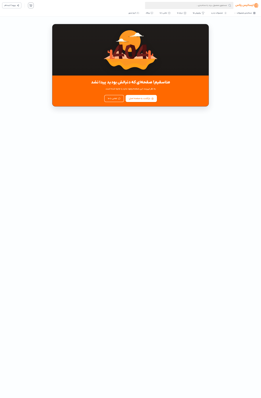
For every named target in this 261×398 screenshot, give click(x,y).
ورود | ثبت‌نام (9, 5)
